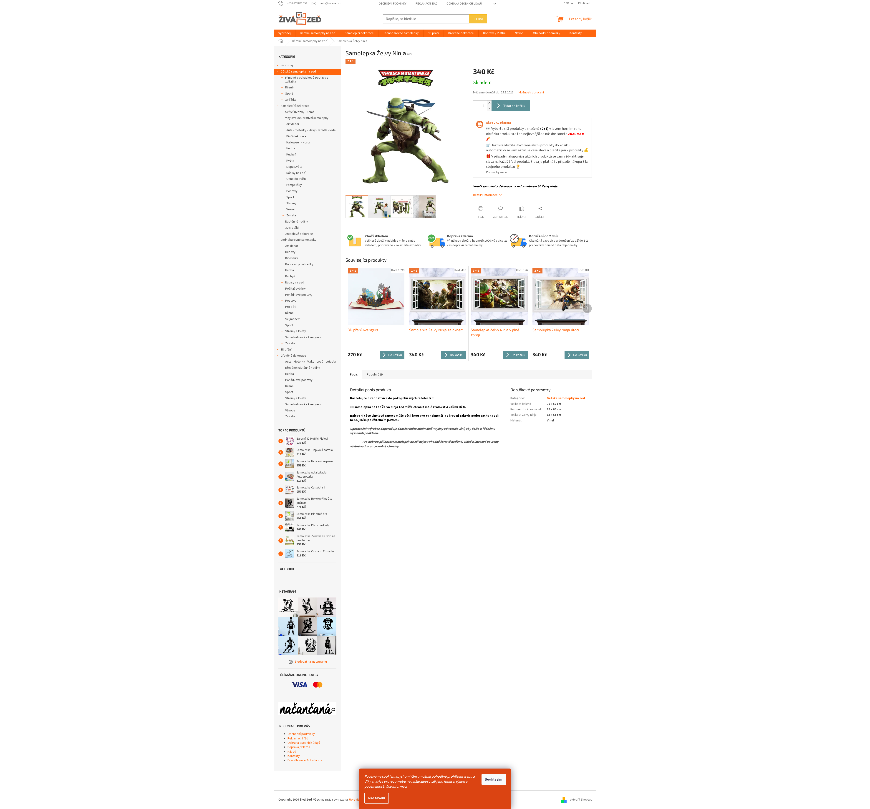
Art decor (292, 124)
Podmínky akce (496, 172)
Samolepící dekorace (295, 106)
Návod (291, 751)
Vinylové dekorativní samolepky (306, 118)
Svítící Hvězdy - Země (300, 112)
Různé (289, 87)
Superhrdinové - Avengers (303, 337)
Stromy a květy (295, 331)
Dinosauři (291, 258)
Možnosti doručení (531, 92)
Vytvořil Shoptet (581, 799)
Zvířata (291, 215)
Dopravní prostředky (299, 264)
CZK (567, 3)
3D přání (286, 349)
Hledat (478, 19)
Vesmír (291, 209)
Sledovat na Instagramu (311, 661)
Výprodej (287, 65)
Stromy (291, 203)
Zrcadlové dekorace (299, 234)
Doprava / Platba (298, 747)
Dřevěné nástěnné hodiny (302, 368)
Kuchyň (291, 154)
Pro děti (290, 307)
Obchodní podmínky (392, 4)
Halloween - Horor (298, 142)
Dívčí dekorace (296, 136)
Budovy (290, 252)
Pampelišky (294, 185)
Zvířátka (290, 100)
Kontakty (293, 756)
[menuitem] (284, 33)
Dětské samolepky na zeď (298, 71)
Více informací (396, 786)
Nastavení (376, 798)
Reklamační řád (426, 4)
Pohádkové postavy (299, 295)
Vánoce (290, 410)
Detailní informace (485, 195)
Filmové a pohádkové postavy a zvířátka (306, 79)
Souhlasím (493, 779)
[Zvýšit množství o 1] (489, 103)
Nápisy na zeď (295, 173)
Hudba (290, 148)
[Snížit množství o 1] (489, 108)
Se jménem (292, 319)
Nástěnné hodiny (296, 221)
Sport (289, 93)
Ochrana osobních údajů (464, 4)
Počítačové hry (295, 288)
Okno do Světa (296, 179)
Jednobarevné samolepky (298, 240)
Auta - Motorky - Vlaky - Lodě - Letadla (310, 361)
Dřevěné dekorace (293, 355)
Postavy (292, 191)
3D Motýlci (292, 227)
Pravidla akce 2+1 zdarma (304, 760)
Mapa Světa (294, 167)
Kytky (290, 160)
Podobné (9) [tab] (375, 374)
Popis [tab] (354, 374)
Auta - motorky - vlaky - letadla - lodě (311, 130)
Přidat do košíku (513, 106)
